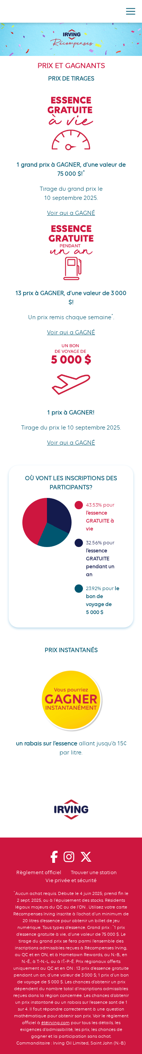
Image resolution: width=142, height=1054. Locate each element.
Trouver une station (94, 872)
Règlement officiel (38, 872)
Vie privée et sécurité (71, 880)
